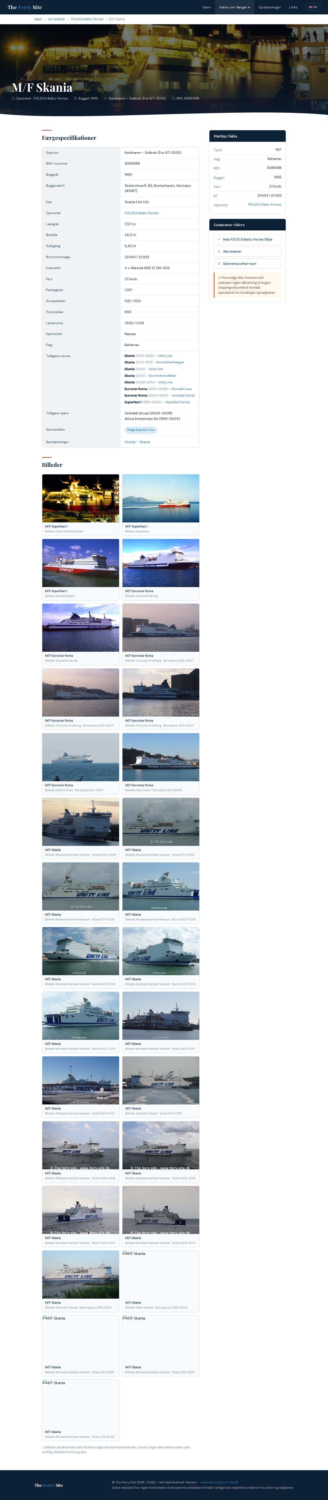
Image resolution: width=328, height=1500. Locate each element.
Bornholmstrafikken (162, 376)
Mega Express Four (141, 430)
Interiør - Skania (137, 442)
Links (293, 7)
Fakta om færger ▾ (234, 7)
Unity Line (165, 356)
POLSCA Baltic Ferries (87, 19)
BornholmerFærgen (170, 362)
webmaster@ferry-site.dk (219, 1482)
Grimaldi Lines (182, 389)
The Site (25, 7)
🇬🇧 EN (313, 7)
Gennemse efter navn (239, 264)
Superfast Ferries (177, 402)
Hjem (207, 7)
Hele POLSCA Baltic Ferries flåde (247, 239)
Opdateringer (270, 7)
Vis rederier (56, 19)
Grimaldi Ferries (183, 395)
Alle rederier (232, 251)
